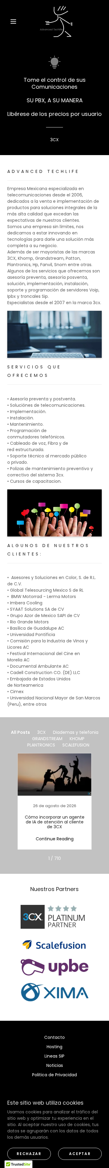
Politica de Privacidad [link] (54, 1075)
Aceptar (80, 1153)
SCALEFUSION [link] (75, 745)
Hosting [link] (54, 1047)
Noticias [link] (54, 1065)
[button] (13, 21)
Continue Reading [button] (55, 839)
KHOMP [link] (77, 739)
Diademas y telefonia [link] (75, 732)
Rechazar (29, 1153)
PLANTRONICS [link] (41, 745)
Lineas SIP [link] (54, 1056)
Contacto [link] (54, 1037)
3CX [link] (41, 732)
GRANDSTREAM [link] (47, 739)
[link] (55, 21)
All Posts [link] (20, 732)
